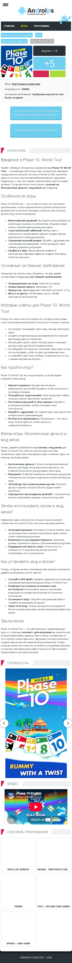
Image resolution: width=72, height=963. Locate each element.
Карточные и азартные (26, 84)
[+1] (58, 73)
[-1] (41, 73)
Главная (9, 26)
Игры (24, 26)
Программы (41, 26)
